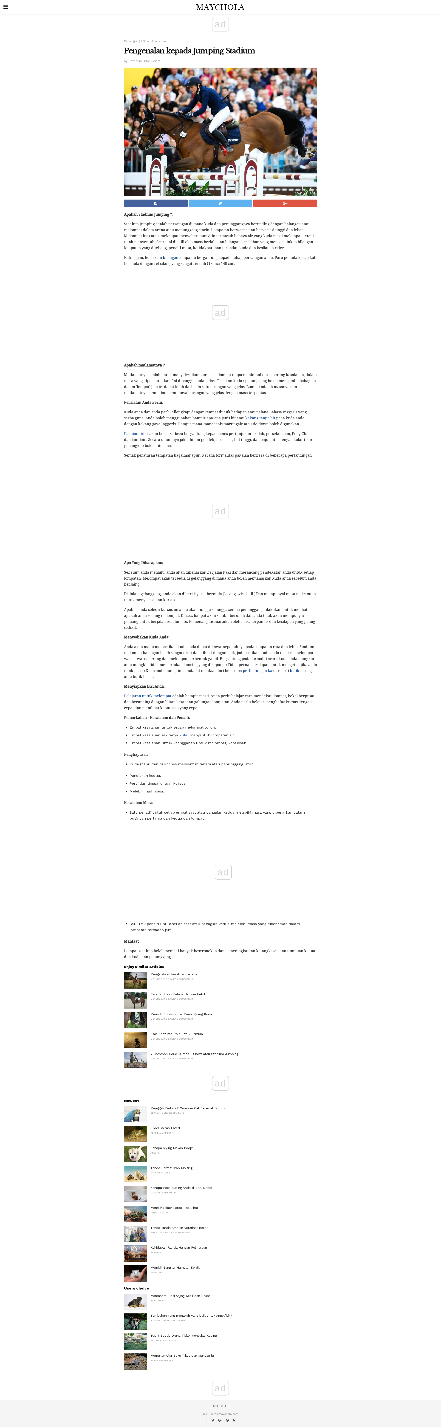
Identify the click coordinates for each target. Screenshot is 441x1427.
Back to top (220, 1406)
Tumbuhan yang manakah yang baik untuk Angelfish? (191, 1315)
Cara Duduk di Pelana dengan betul (177, 994)
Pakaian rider (136, 434)
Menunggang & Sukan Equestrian (145, 41)
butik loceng (301, 671)
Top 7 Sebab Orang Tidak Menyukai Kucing (183, 1335)
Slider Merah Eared (165, 1128)
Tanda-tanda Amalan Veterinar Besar (179, 1228)
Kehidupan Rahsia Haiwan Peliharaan (178, 1247)
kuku (184, 735)
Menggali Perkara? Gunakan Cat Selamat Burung (187, 1108)
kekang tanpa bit (260, 418)
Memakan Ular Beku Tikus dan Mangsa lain (183, 1355)
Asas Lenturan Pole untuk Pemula (176, 1034)
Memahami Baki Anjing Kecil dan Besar (180, 1296)
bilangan (170, 257)
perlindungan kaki (259, 671)
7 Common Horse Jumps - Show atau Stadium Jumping (194, 1054)
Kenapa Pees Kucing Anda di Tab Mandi (181, 1188)
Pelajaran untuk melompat (147, 696)
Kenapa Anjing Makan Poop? (172, 1148)
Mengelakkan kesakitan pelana (173, 974)
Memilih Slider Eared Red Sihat (174, 1208)
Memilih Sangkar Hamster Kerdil (175, 1267)
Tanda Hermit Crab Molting (171, 1168)
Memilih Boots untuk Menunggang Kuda (181, 1014)
